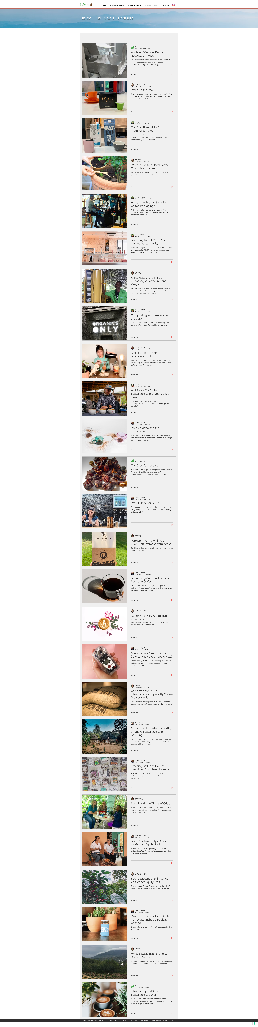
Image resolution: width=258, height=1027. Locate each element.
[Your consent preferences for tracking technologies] (254, 1023)
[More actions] (172, 47)
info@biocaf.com (143, 1020)
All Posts (84, 37)
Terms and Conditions (161, 1020)
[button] (174, 37)
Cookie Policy (171, 1020)
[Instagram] (173, 5)
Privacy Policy (151, 1020)
